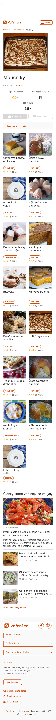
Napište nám (12, 682)
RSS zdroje (12, 701)
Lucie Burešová (19, 85)
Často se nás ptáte (16, 690)
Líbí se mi (16, 116)
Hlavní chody (11, 257)
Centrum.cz (12, 711)
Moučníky (9, 168)
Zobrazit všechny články (14, 607)
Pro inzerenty (14, 696)
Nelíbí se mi (42, 116)
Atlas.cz (25, 711)
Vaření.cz (6, 30)
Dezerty (8, 478)
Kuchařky (17, 30)
